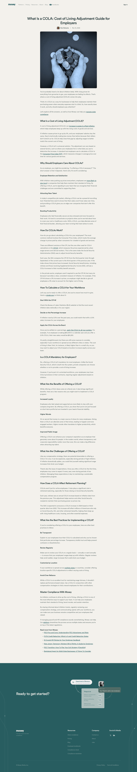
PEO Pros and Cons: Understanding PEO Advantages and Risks (66, 632)
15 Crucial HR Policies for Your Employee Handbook (62, 640)
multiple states (70, 568)
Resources (34, 4)
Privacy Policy (101, 765)
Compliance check (73, 750)
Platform (21, 4)
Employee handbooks (74, 746)
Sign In (126, 4)
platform (46, 622)
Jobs (93, 742)
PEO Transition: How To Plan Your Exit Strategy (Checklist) (65, 647)
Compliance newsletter (75, 753)
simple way (50, 295)
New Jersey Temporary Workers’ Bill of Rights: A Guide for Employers (68, 644)
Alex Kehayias (64, 28)
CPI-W (55, 248)
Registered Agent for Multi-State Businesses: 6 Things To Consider (67, 651)
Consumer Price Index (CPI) (52, 154)
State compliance (73, 735)
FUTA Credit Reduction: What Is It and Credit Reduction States (66, 636)
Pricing (28, 4)
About (41, 4)
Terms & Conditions (113, 765)
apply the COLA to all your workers (79, 330)
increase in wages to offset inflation (82, 126)
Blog (46, 4)
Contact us (95, 735)
